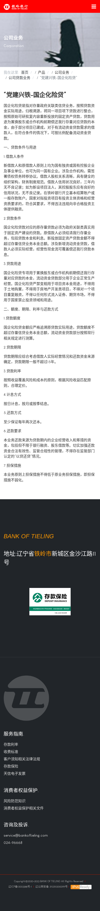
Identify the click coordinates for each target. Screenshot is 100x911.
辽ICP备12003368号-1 (20, 886)
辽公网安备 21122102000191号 (51, 886)
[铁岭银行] (16, 7)
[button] (93, 6)
